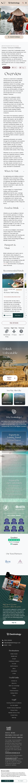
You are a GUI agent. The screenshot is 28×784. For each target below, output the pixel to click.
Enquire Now (8, 315)
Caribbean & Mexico (14, 661)
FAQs (14, 695)
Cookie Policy (14, 715)
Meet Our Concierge (14, 685)
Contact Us (14, 681)
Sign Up (14, 622)
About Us (14, 683)
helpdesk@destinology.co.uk (12, 643)
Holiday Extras (14, 693)
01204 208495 (8, 640)
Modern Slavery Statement (14, 708)
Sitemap (14, 717)
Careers (14, 688)
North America (14, 666)
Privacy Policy (14, 710)
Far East (14, 663)
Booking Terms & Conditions (14, 703)
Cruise (14, 673)
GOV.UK (5, 263)
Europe (14, 658)
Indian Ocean (14, 654)
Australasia (14, 671)
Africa (14, 668)
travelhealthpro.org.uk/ (11, 758)
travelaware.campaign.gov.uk (12, 752)
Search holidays (15, 37)
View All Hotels (14, 323)
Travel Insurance (14, 690)
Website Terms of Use (14, 712)
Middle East (14, 656)
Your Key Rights (14, 705)
